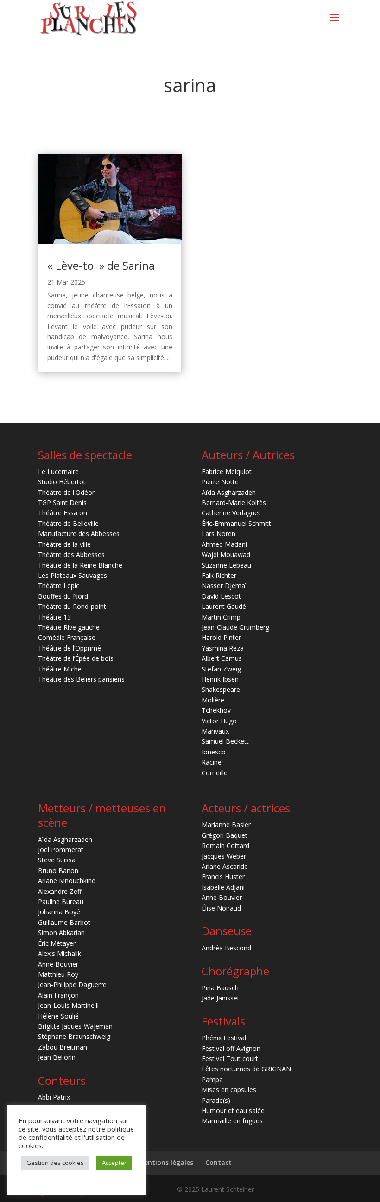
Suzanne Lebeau (226, 565)
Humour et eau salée (233, 1110)
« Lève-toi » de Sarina (101, 265)
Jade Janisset (221, 997)
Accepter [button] (114, 1162)
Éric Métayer (57, 943)
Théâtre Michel (60, 668)
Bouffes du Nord (63, 596)
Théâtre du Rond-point (72, 606)
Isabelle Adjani (223, 887)
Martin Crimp (221, 617)
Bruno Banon (58, 870)
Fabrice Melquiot (227, 471)
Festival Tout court (230, 1058)
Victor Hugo (219, 720)
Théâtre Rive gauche (69, 627)
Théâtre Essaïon (62, 512)
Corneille (215, 772)
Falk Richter (219, 575)
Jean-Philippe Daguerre (72, 984)
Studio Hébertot (62, 481)
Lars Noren (218, 533)
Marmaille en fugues (232, 1120)
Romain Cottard (225, 845)
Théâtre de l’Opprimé (69, 648)
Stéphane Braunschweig (74, 1036)
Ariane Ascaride (225, 866)
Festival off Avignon (231, 1048)
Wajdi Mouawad (226, 554)
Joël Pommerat (60, 849)
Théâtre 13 (54, 617)
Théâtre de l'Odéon (67, 492)
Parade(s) (216, 1100)
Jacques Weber (224, 856)
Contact (218, 1162)
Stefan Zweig (221, 668)
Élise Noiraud (221, 908)
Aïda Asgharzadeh (229, 492)
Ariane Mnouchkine (66, 880)
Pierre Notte (220, 481)
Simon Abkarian (61, 932)
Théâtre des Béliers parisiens (81, 679)
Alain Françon (58, 995)
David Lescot (221, 596)
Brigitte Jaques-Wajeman (75, 1026)
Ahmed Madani (224, 544)
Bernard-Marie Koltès (234, 502)
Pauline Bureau (60, 901)
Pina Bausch (220, 987)
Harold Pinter (221, 637)
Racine (212, 762)
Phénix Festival (224, 1037)
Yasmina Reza (223, 648)
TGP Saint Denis (62, 502)
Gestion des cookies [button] (55, 1162)
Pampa (212, 1079)
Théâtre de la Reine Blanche (80, 565)
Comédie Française (66, 637)
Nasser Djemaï (224, 585)
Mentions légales (165, 1162)
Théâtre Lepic (58, 585)
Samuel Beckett (225, 741)
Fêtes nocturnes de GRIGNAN (246, 1068)
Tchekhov (216, 710)
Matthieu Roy (58, 974)
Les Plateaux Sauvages (72, 575)
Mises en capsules (229, 1089)
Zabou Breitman (62, 1047)
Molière (213, 700)
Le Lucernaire (58, 471)
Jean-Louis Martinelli (68, 1005)
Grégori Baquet (224, 835)
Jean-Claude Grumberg (235, 627)
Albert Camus (222, 658)
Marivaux (215, 731)
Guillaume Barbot (64, 922)
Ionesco (214, 751)
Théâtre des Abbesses (71, 554)
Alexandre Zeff (60, 891)
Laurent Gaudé (224, 606)
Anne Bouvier (58, 964)
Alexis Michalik (59, 953)
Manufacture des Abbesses (79, 533)
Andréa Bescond (226, 947)
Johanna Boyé (59, 911)
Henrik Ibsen (220, 679)
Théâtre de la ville (64, 544)
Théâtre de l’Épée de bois (76, 658)
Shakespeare (221, 689)
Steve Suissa (57, 859)
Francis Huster (223, 876)
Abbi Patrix (54, 1097)
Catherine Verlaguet (231, 512)
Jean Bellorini (57, 1057)
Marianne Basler (226, 824)
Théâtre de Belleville (68, 523)
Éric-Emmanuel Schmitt (236, 523)
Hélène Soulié (58, 1016)
